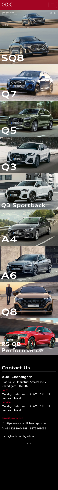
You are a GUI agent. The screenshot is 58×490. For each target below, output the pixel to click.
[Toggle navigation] (52, 5)
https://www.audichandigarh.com (27, 423)
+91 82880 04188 (16, 428)
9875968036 (38, 428)
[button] (27, 443)
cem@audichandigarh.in (18, 436)
